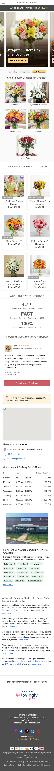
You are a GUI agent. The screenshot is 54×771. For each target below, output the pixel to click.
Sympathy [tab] (25, 72)
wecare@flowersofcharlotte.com (27, 722)
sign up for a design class (34, 661)
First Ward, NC (23, 572)
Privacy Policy (24, 761)
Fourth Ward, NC (37, 572)
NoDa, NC (8, 580)
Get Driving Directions (16, 459)
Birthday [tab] (13, 72)
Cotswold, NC (36, 564)
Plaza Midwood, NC (35, 580)
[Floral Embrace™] (8, 348)
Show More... (8, 585)
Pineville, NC (20, 580)
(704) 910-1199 (13, 454)
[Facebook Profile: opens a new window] (21, 731)
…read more (5, 613)
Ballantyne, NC (9, 564)
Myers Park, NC (37, 576)
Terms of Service (10, 761)
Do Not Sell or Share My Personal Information (34, 765)
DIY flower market (13, 663)
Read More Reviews (27, 383)
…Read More (10, 367)
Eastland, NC (21, 568)
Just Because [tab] (39, 72)
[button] (48, 765)
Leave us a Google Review (27, 739)
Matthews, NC (23, 576)
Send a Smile (16, 60)
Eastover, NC (34, 568)
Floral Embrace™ (19, 348)
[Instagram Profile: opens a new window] (15, 731)
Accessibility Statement (40, 761)
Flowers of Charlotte (27, 3)
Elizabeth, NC (9, 572)
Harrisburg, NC (9, 576)
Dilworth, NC (9, 568)
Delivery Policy (9, 765)
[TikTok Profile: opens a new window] (27, 731)
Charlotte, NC (23, 564)
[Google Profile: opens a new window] (33, 731)
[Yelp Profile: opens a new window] (38, 731)
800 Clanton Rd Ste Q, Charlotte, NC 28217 (27, 717)
